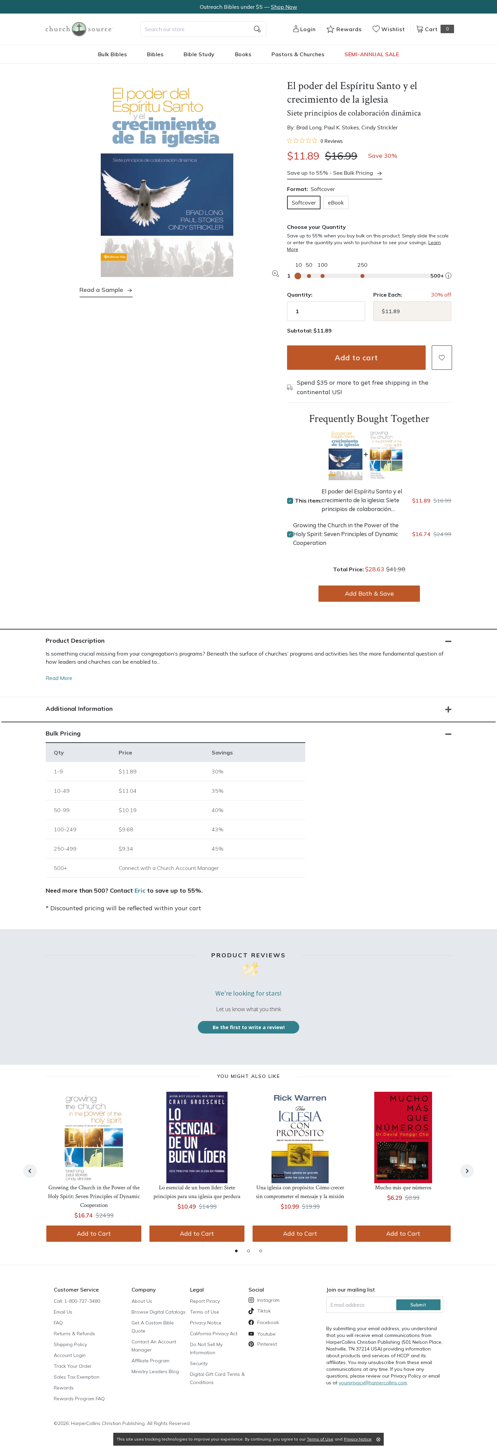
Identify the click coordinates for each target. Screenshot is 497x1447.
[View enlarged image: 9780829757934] (167, 177)
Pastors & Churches (297, 54)
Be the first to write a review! (249, 1027)
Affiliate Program (150, 1361)
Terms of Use (204, 1312)
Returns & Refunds (74, 1334)
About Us (142, 1301)
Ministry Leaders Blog (155, 1371)
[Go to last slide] (30, 1171)
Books (243, 54)
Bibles (155, 54)
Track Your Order (73, 1366)
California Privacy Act (213, 1334)
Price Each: (387, 294)
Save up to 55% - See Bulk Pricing (330, 172)
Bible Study (199, 54)
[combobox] (203, 29)
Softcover (304, 202)
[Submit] (257, 29)
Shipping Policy (70, 1344)
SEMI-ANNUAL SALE (372, 54)
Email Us (63, 1312)
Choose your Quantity (316, 227)
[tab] (236, 1251)
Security (199, 1363)
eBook (336, 202)
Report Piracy (205, 1301)
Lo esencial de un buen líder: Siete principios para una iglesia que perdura (196, 1192)
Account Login (70, 1355)
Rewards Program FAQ (79, 1399)
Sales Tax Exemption (76, 1377)
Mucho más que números (403, 1187)
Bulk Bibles (112, 54)
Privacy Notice (205, 1323)
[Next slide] (467, 1171)
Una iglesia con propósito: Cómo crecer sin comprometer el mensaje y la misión (300, 1192)
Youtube (266, 1334)
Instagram (268, 1300)
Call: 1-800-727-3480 (77, 1301)
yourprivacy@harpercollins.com (373, 1383)
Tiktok (264, 1311)
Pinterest (267, 1344)
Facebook (268, 1322)
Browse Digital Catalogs (159, 1312)
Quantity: (299, 294)
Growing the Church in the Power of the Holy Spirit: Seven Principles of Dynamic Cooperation (346, 534)
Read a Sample (101, 290)
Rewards (64, 1388)
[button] (442, 357)
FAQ (58, 1323)
